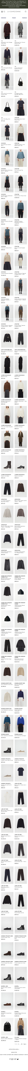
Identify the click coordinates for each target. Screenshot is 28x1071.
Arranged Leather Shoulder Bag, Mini (19, 94)
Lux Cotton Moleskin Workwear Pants (5, 501)
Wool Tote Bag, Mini (5, 119)
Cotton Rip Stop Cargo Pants (6, 659)
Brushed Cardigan (19, 426)
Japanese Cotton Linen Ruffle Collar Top (20, 145)
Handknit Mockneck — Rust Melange (6, 402)
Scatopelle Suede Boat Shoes (6, 1014)
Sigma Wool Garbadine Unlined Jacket (6, 552)
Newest (14, 17)
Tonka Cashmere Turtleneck (18, 711)
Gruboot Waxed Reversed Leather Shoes (20, 1014)
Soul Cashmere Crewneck (7, 684)
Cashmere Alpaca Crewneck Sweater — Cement (6, 300)
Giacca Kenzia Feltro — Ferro (6, 862)
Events (26, 1054)
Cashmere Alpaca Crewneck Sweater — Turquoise (19, 222)
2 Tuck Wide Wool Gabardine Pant (19, 68)
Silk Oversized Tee (19, 170)
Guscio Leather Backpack (7, 1038)
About (1, 1054)
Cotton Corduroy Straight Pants (7, 222)
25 (21, 1044)
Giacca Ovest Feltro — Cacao (6, 836)
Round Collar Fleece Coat (20, 195)
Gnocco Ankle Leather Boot (6, 988)
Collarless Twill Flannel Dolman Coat (20, 43)
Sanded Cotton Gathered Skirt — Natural (6, 171)
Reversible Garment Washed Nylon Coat (19, 659)
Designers (24, 17)
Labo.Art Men (18, 783)
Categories (3, 17)
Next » (25, 1044)
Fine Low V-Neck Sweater (7, 426)
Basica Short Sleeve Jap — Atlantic (21, 785)
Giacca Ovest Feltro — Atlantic (20, 836)
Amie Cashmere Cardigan (20, 735)
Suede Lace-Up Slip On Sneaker (6, 785)
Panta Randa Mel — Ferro (20, 861)
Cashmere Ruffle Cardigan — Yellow (21, 1039)
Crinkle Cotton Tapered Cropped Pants (20, 326)
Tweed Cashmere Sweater (7, 273)
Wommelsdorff (19, 708)
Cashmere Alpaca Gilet (6, 247)
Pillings (17, 1037)
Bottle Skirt (17, 376)
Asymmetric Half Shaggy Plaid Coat (6, 43)
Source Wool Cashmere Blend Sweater (20, 527)
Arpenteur (4, 499)
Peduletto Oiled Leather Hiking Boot (20, 988)
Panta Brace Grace (19, 810)
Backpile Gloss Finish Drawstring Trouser (6, 579)
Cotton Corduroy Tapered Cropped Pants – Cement (20, 299)
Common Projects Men (7, 936)
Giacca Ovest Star (5, 912)
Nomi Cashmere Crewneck (7, 735)
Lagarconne (14, 11)
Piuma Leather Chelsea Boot (20, 938)
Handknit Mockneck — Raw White (21, 402)
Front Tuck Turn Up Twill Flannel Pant (6, 94)
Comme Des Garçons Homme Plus (6, 577)
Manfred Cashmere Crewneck (19, 685)
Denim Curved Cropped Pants (20, 248)
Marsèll (17, 986)
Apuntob (17, 117)
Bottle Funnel (4, 376)
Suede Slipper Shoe (5, 937)
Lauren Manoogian (6, 375)
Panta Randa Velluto (19, 912)
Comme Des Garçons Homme (20, 603)
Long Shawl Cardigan (19, 451)
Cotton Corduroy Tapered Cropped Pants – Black (6, 326)
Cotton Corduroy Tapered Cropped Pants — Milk (20, 274)
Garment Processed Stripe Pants (21, 351)
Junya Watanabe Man (6, 349)
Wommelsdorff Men (6, 683)
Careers (16, 1054)
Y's (2, 66)
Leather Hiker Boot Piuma (7, 760)
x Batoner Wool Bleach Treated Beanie (20, 606)
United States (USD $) (13, 1049)
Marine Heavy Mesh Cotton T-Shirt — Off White (7, 527)
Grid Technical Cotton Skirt (6, 145)
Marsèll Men (4, 986)
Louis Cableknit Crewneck (7, 710)
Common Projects (5, 783)
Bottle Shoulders (5, 451)
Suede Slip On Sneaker (20, 760)
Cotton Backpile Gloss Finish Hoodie (20, 579)
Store (4, 1054)
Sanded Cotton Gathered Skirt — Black (6, 196)
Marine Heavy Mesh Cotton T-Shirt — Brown (21, 501)
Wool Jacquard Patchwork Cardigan (7, 351)
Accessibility (21, 1054)
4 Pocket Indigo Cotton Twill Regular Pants (20, 552)
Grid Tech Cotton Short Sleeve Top (20, 119)
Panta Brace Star (18, 887)
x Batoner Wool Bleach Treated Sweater (20, 633)
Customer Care (10, 1054)
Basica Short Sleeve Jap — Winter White (7, 811)
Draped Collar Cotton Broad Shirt (6, 606)
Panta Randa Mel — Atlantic (5, 888)
